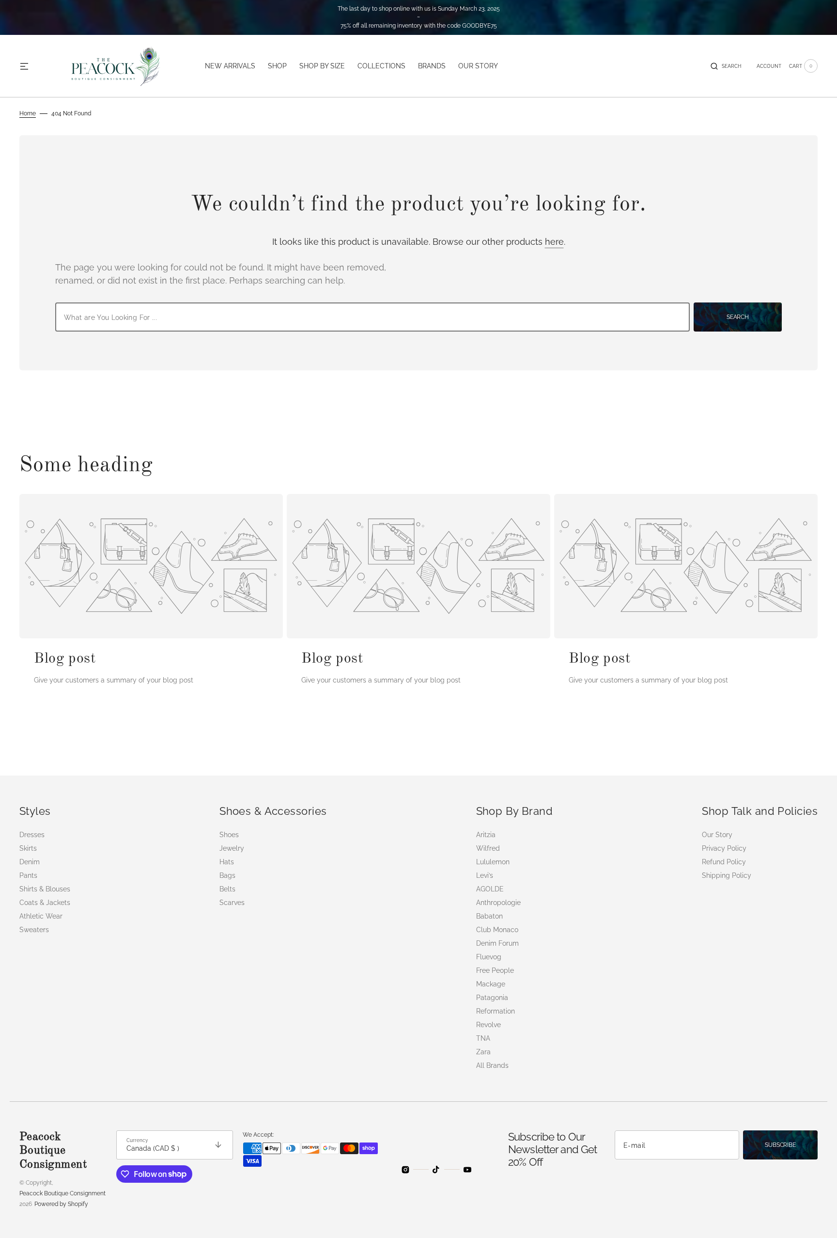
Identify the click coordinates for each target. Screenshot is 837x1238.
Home (27, 113)
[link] (151, 566)
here (554, 242)
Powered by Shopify (61, 1204)
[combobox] (372, 317)
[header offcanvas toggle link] (28, 66)
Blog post (65, 658)
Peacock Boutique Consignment (62, 1193)
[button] (726, 66)
